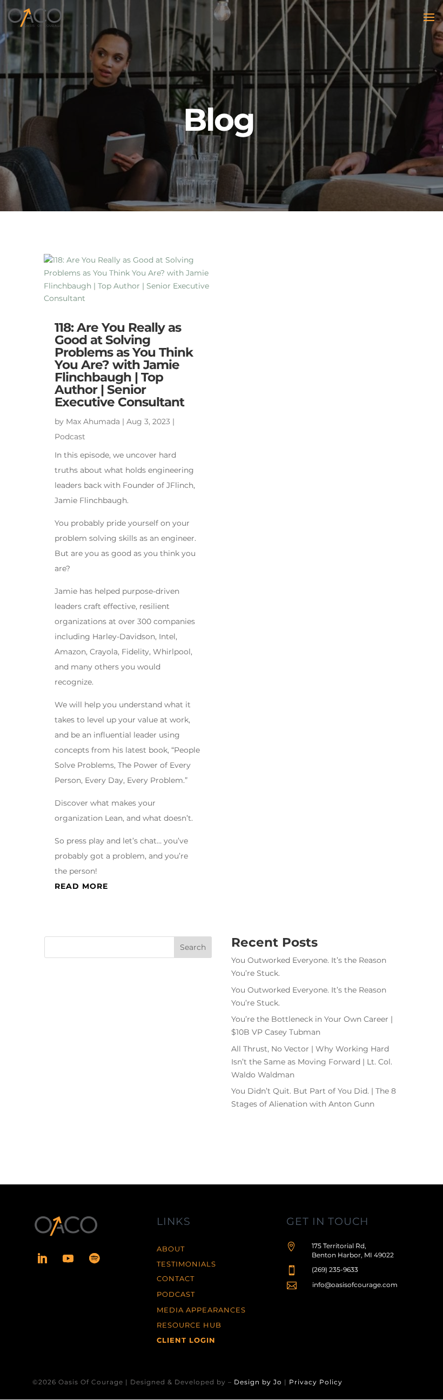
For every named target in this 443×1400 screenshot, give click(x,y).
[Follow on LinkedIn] (42, 1258)
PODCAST (176, 1294)
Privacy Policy (316, 1382)
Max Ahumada (93, 421)
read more (81, 886)
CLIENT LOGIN (186, 1340)
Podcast (70, 436)
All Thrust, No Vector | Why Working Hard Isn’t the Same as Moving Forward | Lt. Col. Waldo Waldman (311, 1062)
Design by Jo (258, 1382)
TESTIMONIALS (186, 1264)
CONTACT (175, 1278)
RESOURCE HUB (189, 1325)
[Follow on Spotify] (94, 1258)
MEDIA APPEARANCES (201, 1309)
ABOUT (171, 1248)
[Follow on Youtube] (68, 1258)
